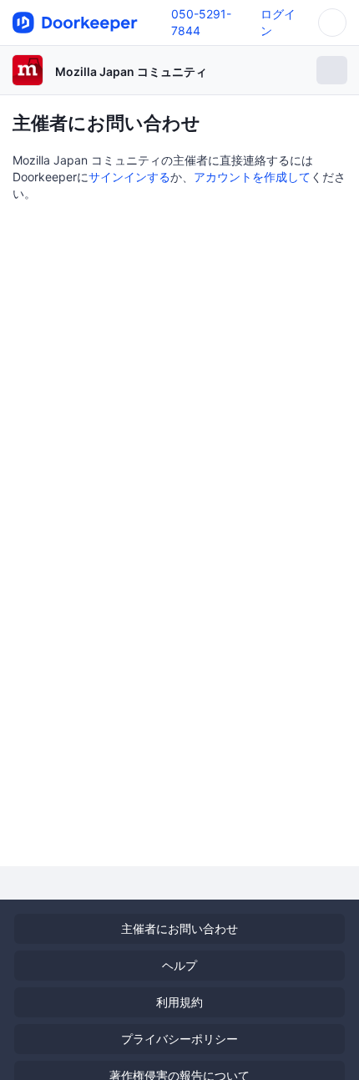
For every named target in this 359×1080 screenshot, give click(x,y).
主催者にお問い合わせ (179, 928)
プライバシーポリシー (179, 1039)
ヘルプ (179, 965)
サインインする (129, 177)
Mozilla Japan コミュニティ (131, 71)
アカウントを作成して (252, 177)
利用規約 (179, 1002)
